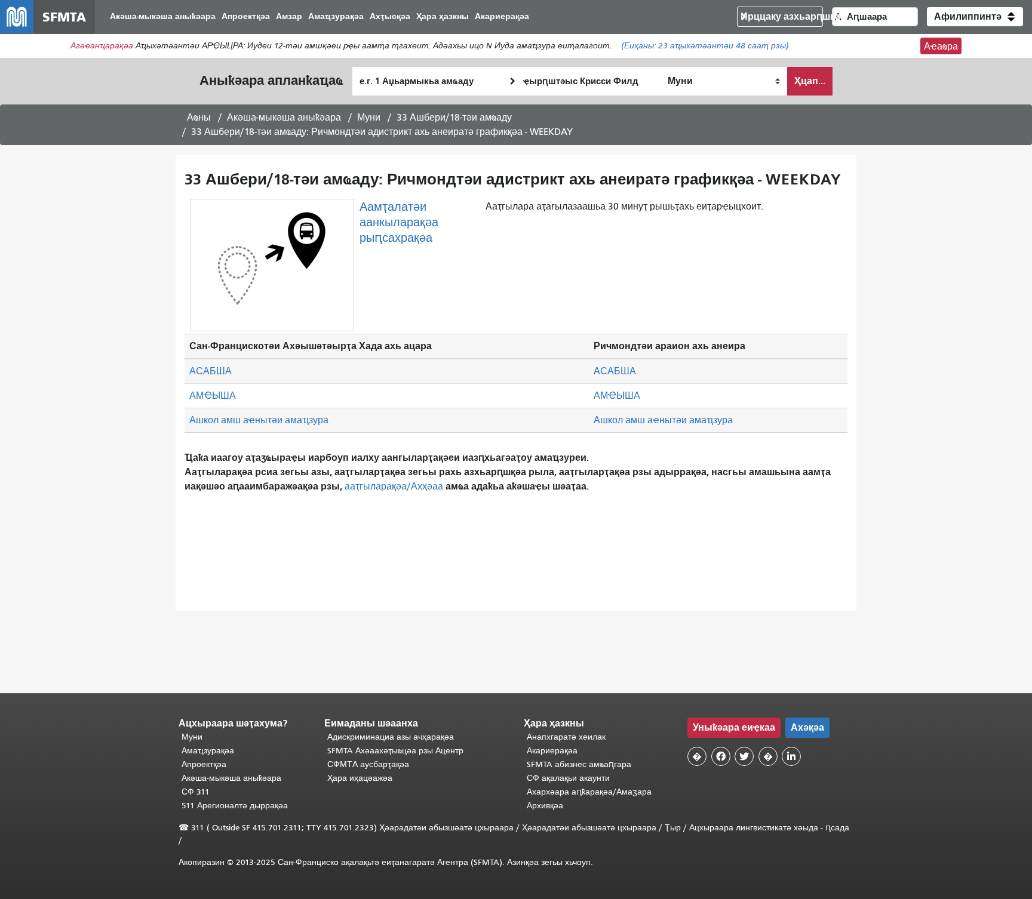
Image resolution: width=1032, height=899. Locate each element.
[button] (975, 16)
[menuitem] (163, 17)
